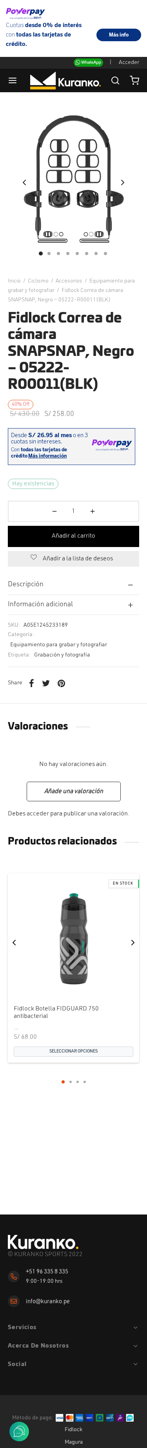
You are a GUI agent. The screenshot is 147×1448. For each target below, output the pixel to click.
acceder (38, 814)
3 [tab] (77, 1082)
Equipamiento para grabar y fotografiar (58, 645)
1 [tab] (63, 1081)
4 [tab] (84, 1082)
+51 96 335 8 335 (47, 1272)
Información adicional (40, 604)
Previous (24, 182)
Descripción (26, 584)
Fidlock (73, 1429)
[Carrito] (134, 80)
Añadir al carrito (73, 536)
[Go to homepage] (43, 1242)
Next (123, 182)
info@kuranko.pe (48, 1302)
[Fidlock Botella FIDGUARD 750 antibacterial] (73, 939)
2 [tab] (70, 1082)
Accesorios (69, 281)
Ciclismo (38, 281)
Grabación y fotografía (62, 655)
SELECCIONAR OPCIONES (73, 1051)
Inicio (14, 281)
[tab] (73, 584)
